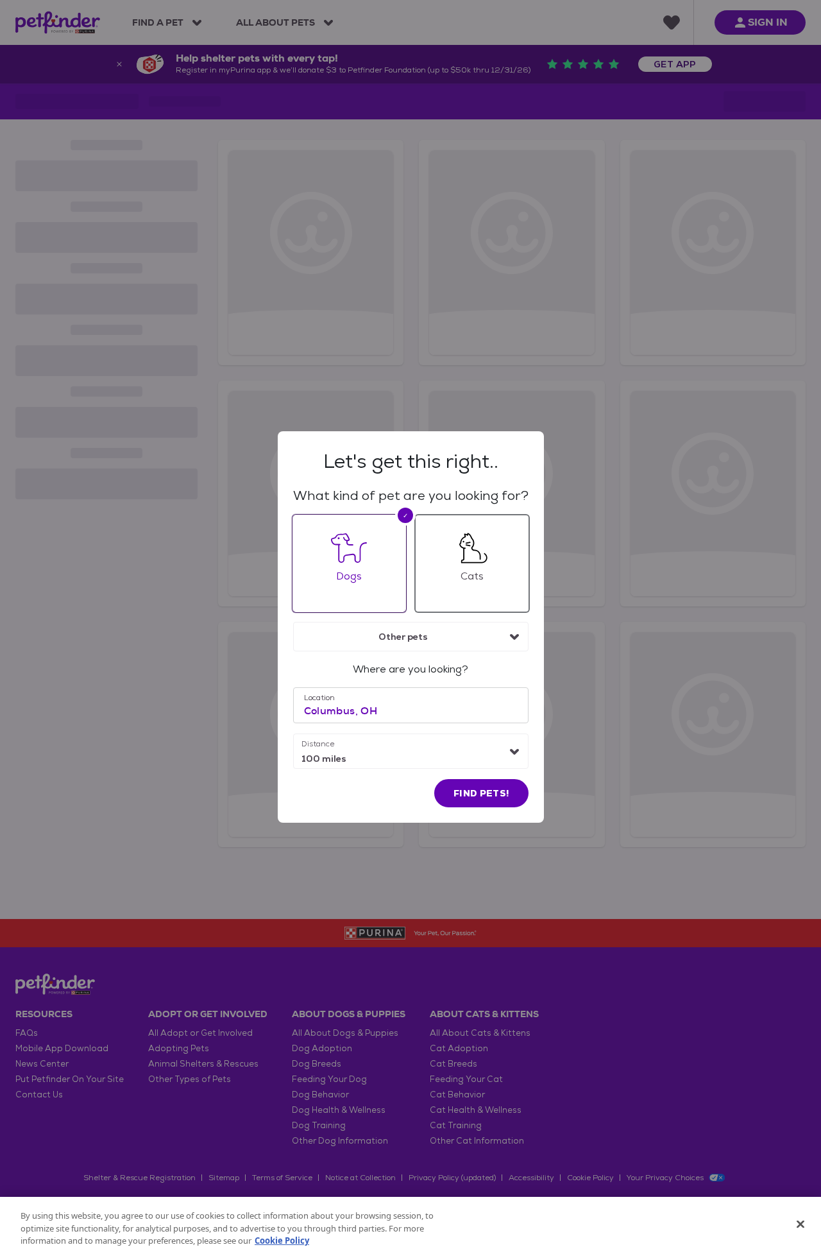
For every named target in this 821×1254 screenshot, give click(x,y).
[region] (410, 1225)
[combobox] (411, 636)
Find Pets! (481, 793)
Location (319, 697)
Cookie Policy (282, 1240)
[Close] (800, 1224)
